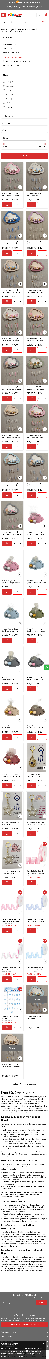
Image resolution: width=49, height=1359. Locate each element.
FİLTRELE (24, 156)
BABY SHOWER (9, 49)
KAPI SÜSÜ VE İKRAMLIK (12, 57)
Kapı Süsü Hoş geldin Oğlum (10, 1017)
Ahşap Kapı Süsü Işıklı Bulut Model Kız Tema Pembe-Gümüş (10, 194)
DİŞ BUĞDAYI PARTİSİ (11, 53)
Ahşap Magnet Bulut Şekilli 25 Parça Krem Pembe (10, 727)
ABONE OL (41, 1303)
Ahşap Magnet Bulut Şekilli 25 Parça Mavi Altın (36, 582)
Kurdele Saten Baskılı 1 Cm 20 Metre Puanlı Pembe (11, 969)
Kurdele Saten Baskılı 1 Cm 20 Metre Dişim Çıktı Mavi (36, 969)
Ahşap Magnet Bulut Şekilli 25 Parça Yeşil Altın (36, 630)
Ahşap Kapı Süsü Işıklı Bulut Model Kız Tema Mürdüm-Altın (35, 291)
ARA (44, 22)
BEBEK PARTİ (32, 29)
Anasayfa (5, 29)
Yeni (6, 130)
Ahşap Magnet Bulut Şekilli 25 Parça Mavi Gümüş (10, 630)
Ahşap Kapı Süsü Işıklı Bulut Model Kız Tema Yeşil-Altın (35, 388)
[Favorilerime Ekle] (20, 187)
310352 (9, 99)
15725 (9, 82)
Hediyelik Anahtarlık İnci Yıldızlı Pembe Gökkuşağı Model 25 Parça (36, 823)
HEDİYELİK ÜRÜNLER (11, 65)
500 (8, 103)
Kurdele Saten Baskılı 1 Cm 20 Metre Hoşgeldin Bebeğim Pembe (11, 920)
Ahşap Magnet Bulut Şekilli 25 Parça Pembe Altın (35, 533)
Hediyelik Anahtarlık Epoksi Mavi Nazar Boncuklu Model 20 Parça (36, 775)
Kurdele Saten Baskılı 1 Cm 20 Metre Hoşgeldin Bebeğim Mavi (36, 920)
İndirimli (8, 123)
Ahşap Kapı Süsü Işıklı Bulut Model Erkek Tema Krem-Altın (11, 436)
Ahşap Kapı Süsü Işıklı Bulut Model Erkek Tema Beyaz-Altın (36, 194)
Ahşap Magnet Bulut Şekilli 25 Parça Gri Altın (36, 727)
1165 (8, 90)
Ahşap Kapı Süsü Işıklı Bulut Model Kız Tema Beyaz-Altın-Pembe (10, 340)
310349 (10, 86)
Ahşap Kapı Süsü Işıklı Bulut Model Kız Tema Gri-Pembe (12, 388)
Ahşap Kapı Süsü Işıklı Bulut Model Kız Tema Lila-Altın (35, 243)
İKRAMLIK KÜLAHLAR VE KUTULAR (16, 61)
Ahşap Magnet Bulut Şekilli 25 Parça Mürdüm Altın (11, 775)
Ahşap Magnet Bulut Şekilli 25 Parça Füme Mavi (10, 678)
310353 (9, 94)
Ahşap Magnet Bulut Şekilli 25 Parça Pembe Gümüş (11, 582)
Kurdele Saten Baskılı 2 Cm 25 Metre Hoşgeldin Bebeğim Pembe (36, 872)
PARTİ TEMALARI (17, 29)
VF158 (9, 107)
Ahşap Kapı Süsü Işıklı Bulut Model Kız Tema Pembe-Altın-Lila (35, 436)
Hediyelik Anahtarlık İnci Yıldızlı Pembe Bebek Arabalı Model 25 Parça (11, 872)
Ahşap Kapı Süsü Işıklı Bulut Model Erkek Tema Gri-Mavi (36, 485)
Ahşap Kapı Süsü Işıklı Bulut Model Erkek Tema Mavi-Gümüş (11, 485)
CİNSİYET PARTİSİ (9, 44)
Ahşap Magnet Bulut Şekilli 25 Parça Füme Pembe (35, 678)
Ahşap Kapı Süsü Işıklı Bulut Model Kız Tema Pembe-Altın (35, 340)
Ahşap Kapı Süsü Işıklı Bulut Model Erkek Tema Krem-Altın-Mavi (11, 291)
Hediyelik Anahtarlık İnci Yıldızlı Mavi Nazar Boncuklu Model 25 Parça (11, 823)
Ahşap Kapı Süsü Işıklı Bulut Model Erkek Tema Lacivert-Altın (11, 243)
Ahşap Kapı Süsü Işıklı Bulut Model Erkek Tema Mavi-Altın (36, 1017)
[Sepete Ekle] (7, 204)
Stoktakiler (9, 116)
